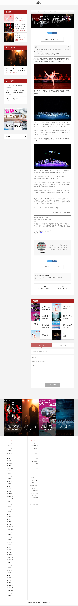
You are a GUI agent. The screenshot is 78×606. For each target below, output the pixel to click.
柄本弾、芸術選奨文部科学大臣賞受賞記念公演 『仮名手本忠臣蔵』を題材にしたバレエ (51, 50)
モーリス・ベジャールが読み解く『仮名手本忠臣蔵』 (47, 53)
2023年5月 (9, 542)
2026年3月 (9, 455)
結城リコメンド (34, 509)
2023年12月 (10, 524)
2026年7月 (9, 445)
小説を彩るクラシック (34, 498)
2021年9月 (9, 593)
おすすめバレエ (34, 445)
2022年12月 (10, 554)
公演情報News (46, 275)
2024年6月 (9, 509)
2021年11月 (10, 588)
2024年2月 (9, 519)
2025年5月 (9, 481)
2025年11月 (10, 466)
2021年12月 (10, 585)
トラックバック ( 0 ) (63, 345)
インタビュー (33, 453)
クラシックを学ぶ (34, 469)
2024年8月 (9, 504)
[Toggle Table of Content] (67, 47)
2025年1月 (9, 491)
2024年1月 (9, 521)
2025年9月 (9, 471)
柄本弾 (60, 277)
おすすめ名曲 (33, 448)
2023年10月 (10, 529)
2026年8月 (9, 443)
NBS (41, 233)
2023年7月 (9, 537)
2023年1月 (9, 552)
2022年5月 (9, 572)
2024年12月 (10, 493)
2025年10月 (10, 468)
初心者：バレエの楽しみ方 (34, 494)
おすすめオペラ (34, 443)
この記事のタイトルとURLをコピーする (52, 39)
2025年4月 (9, 483)
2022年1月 (9, 583)
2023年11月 (10, 527)
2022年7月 (9, 567)
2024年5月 (9, 511)
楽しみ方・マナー (34, 505)
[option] (13, 417)
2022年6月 (9, 570)
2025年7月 (9, 476)
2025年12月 (10, 463)
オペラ (32, 456)
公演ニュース (33, 480)
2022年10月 (10, 560)
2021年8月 (9, 595)
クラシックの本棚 (34, 464)
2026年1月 (9, 460)
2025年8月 (9, 473)
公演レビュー (33, 485)
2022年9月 (9, 562)
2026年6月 (9, 448)
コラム (32, 472)
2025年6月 (9, 478)
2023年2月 (9, 549)
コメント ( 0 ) (41, 345)
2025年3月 (9, 486)
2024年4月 (9, 514)
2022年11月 (10, 557)
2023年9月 (9, 532)
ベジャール (46, 277)
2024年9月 (9, 501)
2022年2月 (9, 580)
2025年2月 (9, 488)
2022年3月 (9, 577)
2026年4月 (9, 453)
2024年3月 (9, 516)
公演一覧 (32, 488)
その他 (32, 451)
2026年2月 (9, 458)
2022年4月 (9, 575)
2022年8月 (9, 565)
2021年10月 (10, 590)
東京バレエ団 (56, 277)
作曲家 (32, 477)
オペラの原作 (33, 461)
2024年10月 (10, 499)
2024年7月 (9, 506)
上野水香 (51, 277)
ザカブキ (38, 277)
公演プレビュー (43, 23)
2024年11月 (10, 496)
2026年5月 (9, 450)
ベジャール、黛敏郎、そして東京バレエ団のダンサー (47, 55)
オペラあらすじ (34, 458)
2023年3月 (9, 547)
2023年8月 (9, 534)
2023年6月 (9, 539)
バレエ (42, 277)
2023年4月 (9, 544)
